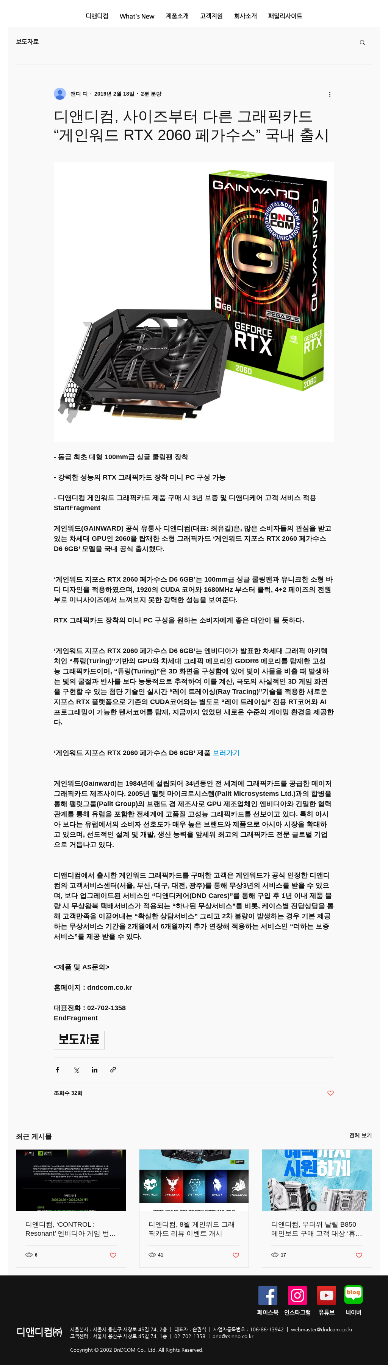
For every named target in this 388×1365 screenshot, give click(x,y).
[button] (177, 16)
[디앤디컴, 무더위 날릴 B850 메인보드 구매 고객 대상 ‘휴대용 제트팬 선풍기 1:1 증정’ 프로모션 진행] (317, 1180)
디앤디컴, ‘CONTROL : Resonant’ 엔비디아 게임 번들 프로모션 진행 (70, 1229)
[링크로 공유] (113, 1069)
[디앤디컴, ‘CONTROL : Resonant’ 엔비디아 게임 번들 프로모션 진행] (71, 1180)
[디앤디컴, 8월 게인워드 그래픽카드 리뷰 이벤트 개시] (194, 1180)
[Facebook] (267, 1295)
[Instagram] (297, 1295)
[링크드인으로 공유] (94, 1069)
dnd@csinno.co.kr (233, 1336)
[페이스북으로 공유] (57, 1069)
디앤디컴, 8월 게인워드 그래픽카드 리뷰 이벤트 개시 (192, 1229)
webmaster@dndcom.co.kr (322, 1329)
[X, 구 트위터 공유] (76, 1069)
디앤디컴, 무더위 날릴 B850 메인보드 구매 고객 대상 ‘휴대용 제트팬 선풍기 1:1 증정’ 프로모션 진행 (316, 1229)
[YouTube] (326, 1295)
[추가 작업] (329, 93)
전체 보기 (360, 1135)
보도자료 (27, 41)
